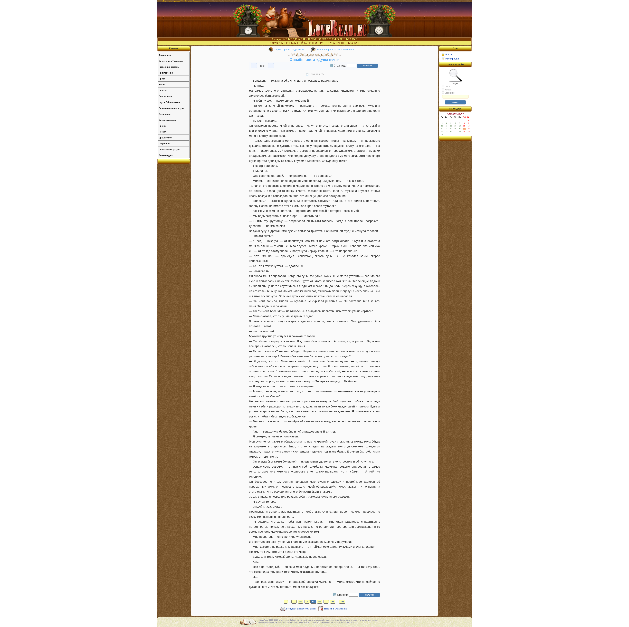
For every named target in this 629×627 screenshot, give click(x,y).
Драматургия (165, 137)
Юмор (162, 84)
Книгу (447, 87)
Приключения (166, 72)
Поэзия (162, 131)
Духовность (165, 114)
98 (333, 601)
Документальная (167, 119)
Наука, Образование (169, 102)
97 (326, 601)
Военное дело (166, 155)
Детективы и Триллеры (171, 60)
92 (294, 601)
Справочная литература (171, 108)
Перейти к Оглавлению (335, 609)
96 (319, 601)
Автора (447, 90)
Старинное (164, 143)
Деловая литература (169, 149)
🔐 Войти (447, 54)
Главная (173, 48)
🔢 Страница (338, 65)
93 (300, 601)
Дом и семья (165, 96)
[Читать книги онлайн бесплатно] (314, 36)
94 (307, 601)
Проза (162, 78)
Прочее (162, 125)
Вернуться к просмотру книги (301, 609)
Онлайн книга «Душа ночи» (314, 59)
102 (342, 601)
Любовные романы (169, 66)
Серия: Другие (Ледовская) (289, 49)
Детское (163, 90)
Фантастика (165, 55)
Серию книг (449, 93)
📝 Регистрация (450, 58)
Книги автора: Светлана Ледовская (335, 49)
